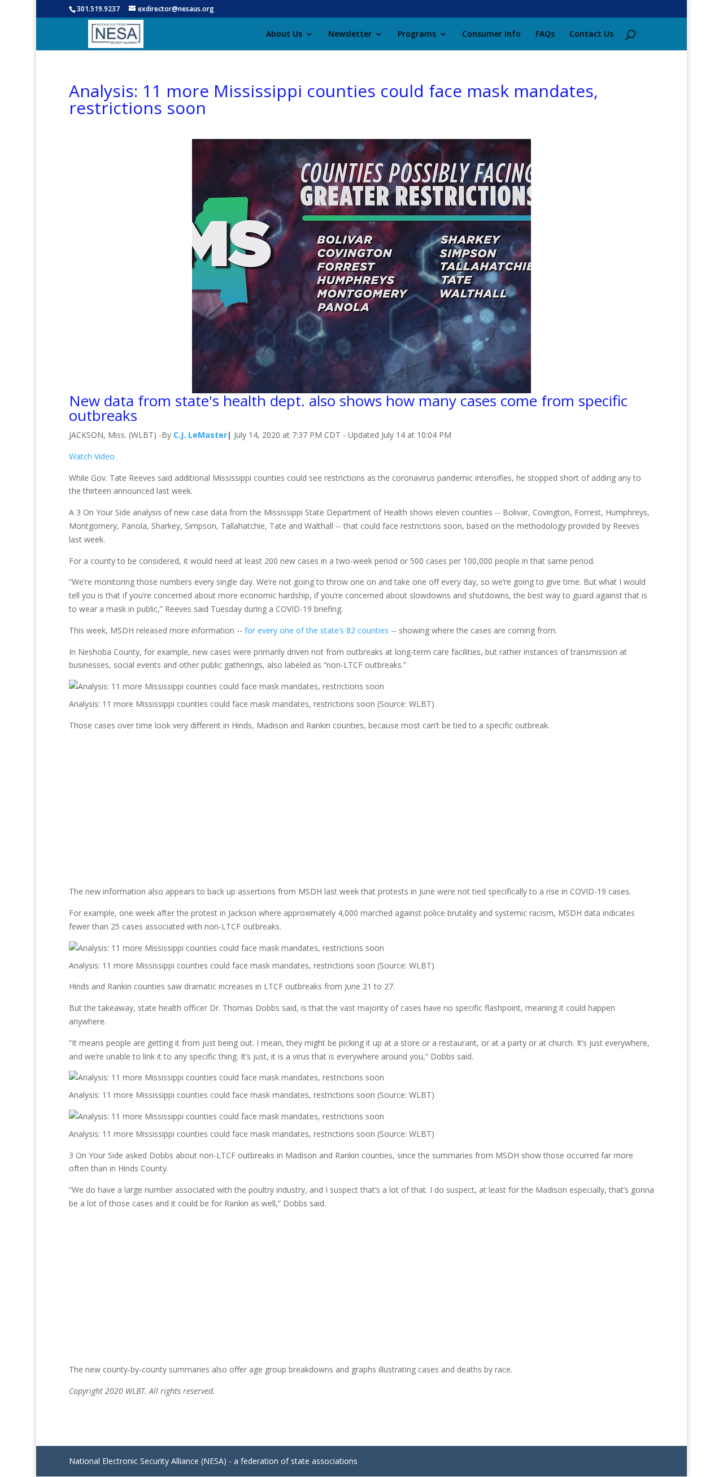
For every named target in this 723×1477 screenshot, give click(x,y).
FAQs (545, 34)
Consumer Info (491, 34)
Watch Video (92, 456)
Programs (417, 34)
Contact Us (591, 34)
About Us (284, 34)
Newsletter (350, 34)
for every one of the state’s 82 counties (317, 630)
